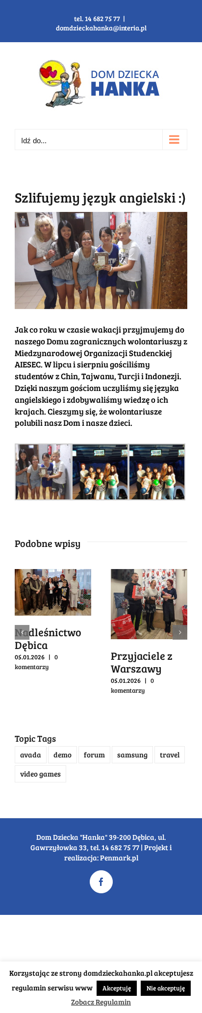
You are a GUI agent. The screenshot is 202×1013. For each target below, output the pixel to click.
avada (30, 754)
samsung (132, 754)
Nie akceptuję (166, 988)
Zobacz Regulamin (101, 1002)
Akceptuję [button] (116, 988)
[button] (22, 632)
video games (40, 774)
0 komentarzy (36, 661)
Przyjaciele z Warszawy (142, 661)
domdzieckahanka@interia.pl (101, 27)
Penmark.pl (119, 857)
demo (62, 754)
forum (94, 754)
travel (169, 754)
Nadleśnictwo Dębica (48, 638)
